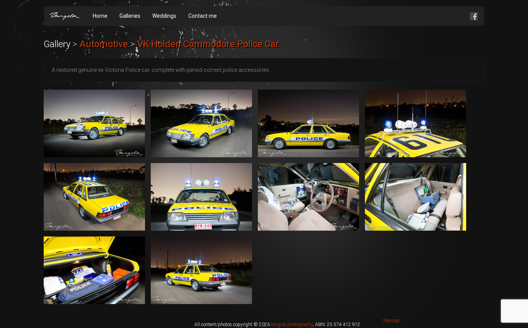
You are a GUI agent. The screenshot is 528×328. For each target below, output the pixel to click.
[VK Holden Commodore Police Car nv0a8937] (308, 123)
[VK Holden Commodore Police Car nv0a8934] (201, 123)
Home (100, 16)
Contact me (202, 16)
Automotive (104, 44)
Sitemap (391, 320)
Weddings (164, 16)
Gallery (57, 44)
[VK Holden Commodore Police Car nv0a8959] (94, 270)
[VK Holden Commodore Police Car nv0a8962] (201, 270)
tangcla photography (292, 324)
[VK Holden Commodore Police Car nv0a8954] (308, 197)
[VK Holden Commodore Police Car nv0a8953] (201, 197)
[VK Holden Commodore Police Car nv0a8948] (415, 123)
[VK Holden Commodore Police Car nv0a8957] (415, 197)
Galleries (129, 16)
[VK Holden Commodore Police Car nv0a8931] (94, 123)
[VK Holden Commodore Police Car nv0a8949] (94, 197)
